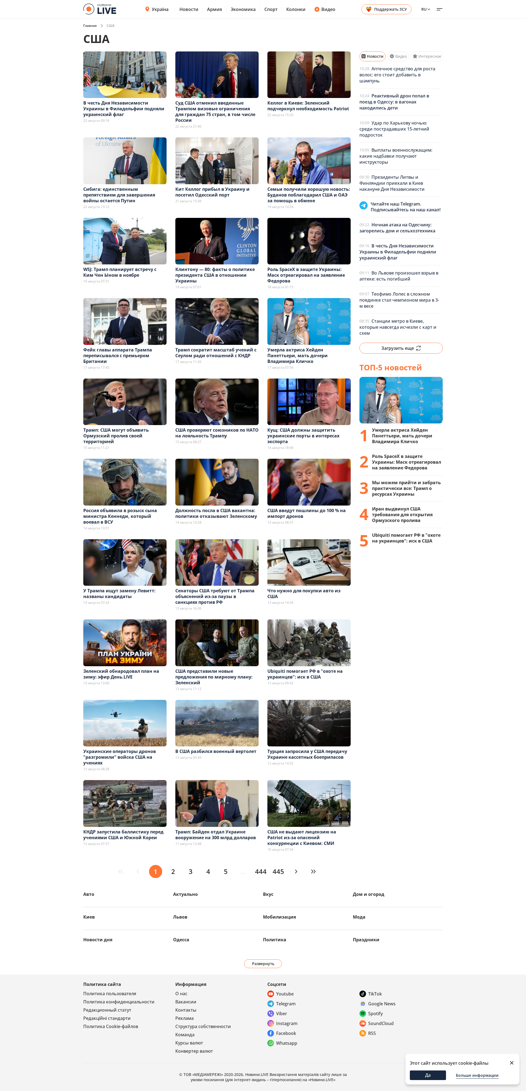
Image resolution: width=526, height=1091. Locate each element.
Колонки (295, 9)
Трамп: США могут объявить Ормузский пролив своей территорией (116, 436)
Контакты (185, 1010)
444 (261, 871)
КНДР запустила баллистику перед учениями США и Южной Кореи (123, 835)
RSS (372, 1033)
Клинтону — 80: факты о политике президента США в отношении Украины (215, 275)
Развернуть (263, 963)
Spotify (375, 1014)
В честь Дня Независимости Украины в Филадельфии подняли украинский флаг (123, 108)
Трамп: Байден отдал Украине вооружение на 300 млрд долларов (215, 835)
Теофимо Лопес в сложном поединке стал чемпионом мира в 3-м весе (399, 300)
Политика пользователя (109, 994)
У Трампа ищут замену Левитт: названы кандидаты (119, 593)
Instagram (287, 1023)
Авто (88, 894)
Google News (382, 1004)
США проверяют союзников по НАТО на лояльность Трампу (217, 433)
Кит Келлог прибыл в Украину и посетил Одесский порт (212, 192)
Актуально (185, 894)
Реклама (184, 1018)
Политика (274, 940)
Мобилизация (279, 917)
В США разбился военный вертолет (215, 751)
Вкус (268, 894)
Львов (180, 917)
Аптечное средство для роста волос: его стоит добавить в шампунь (397, 75)
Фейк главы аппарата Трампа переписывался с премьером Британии (117, 355)
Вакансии (185, 1002)
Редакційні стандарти (107, 1018)
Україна (160, 9)
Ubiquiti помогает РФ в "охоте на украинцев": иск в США (305, 674)
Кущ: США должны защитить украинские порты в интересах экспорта (303, 436)
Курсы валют (189, 1043)
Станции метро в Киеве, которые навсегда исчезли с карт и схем (397, 327)
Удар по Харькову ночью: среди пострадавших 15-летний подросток (394, 129)
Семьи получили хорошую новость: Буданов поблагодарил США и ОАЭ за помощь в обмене (308, 195)
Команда (185, 1035)
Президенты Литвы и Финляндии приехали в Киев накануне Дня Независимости (392, 183)
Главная (90, 25)
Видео (328, 9)
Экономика (243, 9)
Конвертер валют (194, 1051)
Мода (359, 917)
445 (278, 871)
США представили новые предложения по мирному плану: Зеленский (214, 677)
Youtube (285, 994)
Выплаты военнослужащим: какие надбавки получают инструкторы (395, 156)
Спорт (271, 9)
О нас (181, 994)
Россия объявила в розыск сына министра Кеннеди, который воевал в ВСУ (120, 516)
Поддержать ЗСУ (390, 9)
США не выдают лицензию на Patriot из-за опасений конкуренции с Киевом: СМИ (301, 837)
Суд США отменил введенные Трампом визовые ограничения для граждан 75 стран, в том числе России (215, 111)
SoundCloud (381, 1023)
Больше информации (477, 1075)
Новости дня (97, 940)
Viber (281, 1014)
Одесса (181, 940)
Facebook (286, 1033)
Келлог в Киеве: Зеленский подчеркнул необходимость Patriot (308, 106)
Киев (89, 917)
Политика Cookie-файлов (110, 1026)
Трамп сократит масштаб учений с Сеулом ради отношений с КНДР (215, 353)
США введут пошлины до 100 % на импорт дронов (306, 513)
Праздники (366, 940)
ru (424, 9)
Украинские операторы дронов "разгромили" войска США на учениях (119, 757)
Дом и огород (368, 894)
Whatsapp (286, 1043)
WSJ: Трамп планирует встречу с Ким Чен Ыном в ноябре (119, 272)
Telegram (286, 1004)
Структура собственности (203, 1026)
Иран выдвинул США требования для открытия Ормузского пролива (402, 514)
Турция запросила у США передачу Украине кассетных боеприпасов (307, 754)
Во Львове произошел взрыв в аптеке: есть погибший (398, 276)
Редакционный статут (107, 1010)
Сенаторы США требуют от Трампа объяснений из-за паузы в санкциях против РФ (215, 596)
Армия (214, 9)
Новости (188, 9)
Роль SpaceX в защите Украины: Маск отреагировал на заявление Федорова (306, 275)
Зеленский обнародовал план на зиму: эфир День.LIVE (121, 674)
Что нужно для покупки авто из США (304, 593)
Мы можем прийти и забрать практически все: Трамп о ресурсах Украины (406, 488)
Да (428, 1075)
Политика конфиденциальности (119, 1002)
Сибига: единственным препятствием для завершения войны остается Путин (119, 195)
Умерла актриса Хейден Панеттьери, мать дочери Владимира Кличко (297, 355)
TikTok (375, 994)
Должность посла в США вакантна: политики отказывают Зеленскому (216, 513)
